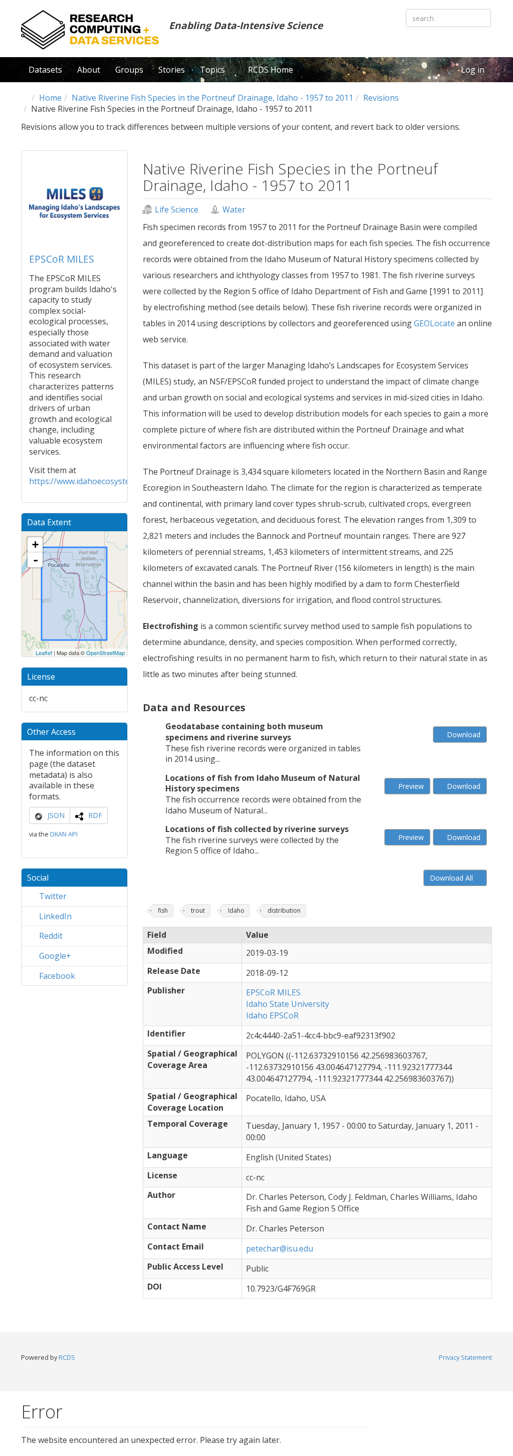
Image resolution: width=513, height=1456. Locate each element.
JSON (56, 815)
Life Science (176, 209)
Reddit (50, 935)
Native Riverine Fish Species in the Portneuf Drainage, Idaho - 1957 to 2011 (212, 97)
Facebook (56, 975)
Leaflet (44, 653)
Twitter (52, 896)
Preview (410, 786)
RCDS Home (270, 69)
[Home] (90, 30)
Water (233, 209)
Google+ (54, 955)
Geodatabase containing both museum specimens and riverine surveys (244, 732)
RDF (95, 815)
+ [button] (35, 544)
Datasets (45, 69)
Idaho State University (287, 1003)
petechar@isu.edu (279, 1248)
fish (163, 910)
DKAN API (64, 834)
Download (462, 734)
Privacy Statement (465, 1357)
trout (198, 910)
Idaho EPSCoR (272, 1015)
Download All (452, 878)
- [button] (35, 560)
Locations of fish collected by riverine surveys (257, 829)
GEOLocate (434, 323)
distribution (284, 910)
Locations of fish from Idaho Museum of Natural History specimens (262, 783)
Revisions (381, 97)
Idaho (236, 910)
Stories (171, 69)
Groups (129, 69)
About (88, 69)
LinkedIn (54, 916)
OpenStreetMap (105, 653)
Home (50, 97)
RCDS (67, 1357)
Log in (472, 69)
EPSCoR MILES (61, 259)
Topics (213, 69)
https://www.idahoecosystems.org (92, 481)
